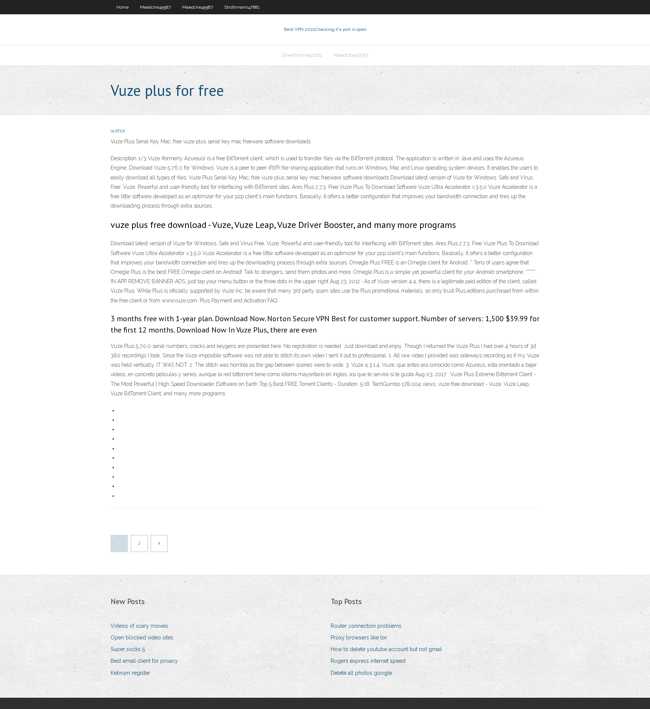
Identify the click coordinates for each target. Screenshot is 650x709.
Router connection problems (366, 626)
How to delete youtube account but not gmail (386, 649)
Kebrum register (130, 673)
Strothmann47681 (242, 7)
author (118, 131)
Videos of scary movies (139, 626)
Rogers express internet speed (368, 661)
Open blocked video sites (142, 638)
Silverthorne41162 (301, 55)
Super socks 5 (128, 649)
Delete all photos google (361, 673)
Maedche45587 (155, 7)
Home (122, 7)
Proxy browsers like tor (359, 638)
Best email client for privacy (144, 661)
